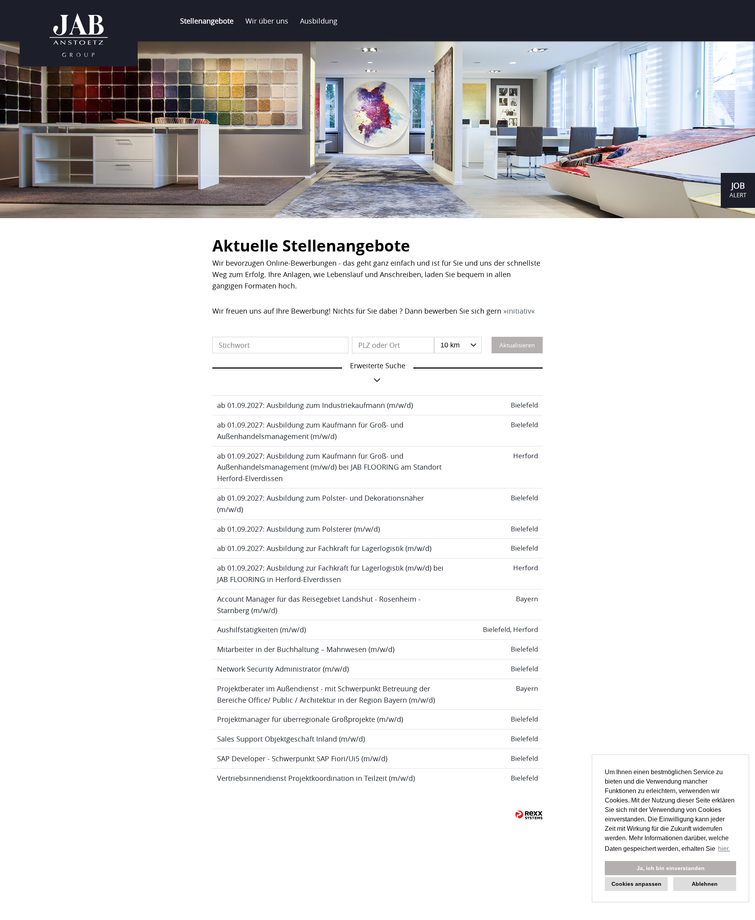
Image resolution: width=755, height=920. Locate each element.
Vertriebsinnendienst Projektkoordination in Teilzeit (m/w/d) (316, 778)
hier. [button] (724, 848)
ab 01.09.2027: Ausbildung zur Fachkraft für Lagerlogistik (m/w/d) (324, 548)
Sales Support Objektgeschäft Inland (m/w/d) (291, 739)
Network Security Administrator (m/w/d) (283, 669)
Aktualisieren (517, 345)
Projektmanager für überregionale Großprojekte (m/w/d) (310, 719)
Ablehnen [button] (705, 884)
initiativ (519, 311)
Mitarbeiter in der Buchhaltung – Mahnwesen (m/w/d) (305, 649)
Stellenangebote (207, 21)
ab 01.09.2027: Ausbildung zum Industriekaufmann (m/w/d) (315, 405)
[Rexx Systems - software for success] (529, 815)
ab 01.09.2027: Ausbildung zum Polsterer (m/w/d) (298, 529)
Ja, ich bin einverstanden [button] (671, 868)
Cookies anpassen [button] (636, 884)
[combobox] (458, 345)
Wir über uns (266, 21)
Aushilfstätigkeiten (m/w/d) (261, 629)
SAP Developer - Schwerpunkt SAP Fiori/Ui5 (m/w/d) (302, 758)
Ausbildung (318, 21)
